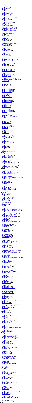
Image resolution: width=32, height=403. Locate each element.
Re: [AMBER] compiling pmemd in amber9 (5, 256)
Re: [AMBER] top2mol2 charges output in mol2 (6, 369)
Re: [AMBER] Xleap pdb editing (4, 161)
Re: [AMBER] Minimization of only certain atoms (6, 215)
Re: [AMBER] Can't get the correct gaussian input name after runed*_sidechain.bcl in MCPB (9, 273)
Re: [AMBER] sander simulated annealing (5, 45)
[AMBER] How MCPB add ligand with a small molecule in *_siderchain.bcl (8, 203)
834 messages (2, 400)
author (7, 400)
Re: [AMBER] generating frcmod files (5, 259)
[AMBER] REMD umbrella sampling (5, 367)
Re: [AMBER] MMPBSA (4, 342)
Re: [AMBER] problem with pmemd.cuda (5, 145)
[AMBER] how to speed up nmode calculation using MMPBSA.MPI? (7, 270)
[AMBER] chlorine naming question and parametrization (6, 381)
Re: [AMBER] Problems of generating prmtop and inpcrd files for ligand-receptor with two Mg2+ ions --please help (11, 177)
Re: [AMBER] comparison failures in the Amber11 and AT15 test (7, 198)
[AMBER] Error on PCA (4, 298)
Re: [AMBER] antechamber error (5, 386)
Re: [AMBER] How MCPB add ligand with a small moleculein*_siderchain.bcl (8, 318)
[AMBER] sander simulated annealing (5, 44)
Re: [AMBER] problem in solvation (5, 122)
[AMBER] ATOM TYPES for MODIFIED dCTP (6, 392)
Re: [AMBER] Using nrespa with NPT (5, 351)
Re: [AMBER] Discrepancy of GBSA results (5, 182)
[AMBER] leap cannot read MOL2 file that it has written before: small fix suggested (8, 162)
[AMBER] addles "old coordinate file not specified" (6, 104)
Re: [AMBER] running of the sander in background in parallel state (7, 365)
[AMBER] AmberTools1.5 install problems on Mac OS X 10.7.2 (7, 125)
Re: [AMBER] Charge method (4, 218)
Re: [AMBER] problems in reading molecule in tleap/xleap (7, 65)
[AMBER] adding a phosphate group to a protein (6, 353)
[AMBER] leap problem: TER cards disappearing (6, 372)
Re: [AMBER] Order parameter (4, 263)
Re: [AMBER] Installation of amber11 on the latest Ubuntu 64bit (7, 95)
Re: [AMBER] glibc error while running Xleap (6, 374)
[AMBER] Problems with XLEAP (5, 8)
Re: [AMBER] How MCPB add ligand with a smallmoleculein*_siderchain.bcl (8, 358)
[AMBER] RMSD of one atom (4, 24)
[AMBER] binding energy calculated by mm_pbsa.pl (6, 265)
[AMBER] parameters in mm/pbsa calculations (6, 313)
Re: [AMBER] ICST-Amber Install (5, 312)
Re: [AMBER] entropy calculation (5, 113)
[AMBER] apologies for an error (4, 114)
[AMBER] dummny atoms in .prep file (5, 206)
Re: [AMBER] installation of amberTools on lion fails (6, 276)
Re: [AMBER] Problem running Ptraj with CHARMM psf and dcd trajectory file (8, 363)
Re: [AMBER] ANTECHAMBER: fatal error (5, 346)
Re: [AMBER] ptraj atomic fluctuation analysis (6, 379)
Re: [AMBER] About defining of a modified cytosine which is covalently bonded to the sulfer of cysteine (10, 116)
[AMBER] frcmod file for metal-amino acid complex (6, 292)
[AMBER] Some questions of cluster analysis (5, 83)
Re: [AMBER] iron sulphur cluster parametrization (6, 10)
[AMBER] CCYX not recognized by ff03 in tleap (6, 319)
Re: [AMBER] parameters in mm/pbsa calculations (6, 314)
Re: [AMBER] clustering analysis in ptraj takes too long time (7, 295)
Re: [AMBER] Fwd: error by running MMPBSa (6, 395)
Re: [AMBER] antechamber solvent (5, 361)
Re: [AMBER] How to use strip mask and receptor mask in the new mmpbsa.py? (8, 293)
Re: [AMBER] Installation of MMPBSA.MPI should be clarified (7, 75)
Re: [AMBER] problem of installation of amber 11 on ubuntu (7, 100)
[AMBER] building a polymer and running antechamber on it (7, 184)
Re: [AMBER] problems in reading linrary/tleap (6, 160)
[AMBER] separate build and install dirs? (5, 109)
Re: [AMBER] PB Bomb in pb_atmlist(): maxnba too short (7, 33)
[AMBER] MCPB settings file (4, 191)
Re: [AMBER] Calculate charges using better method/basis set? (7, 188)
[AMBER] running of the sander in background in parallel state (7, 350)
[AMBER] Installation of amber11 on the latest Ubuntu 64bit (7, 92)
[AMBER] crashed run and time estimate (5, 80)
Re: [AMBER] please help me (4, 37)
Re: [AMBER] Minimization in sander (5, 38)
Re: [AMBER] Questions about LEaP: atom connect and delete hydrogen (8, 130)
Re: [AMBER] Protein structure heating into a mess (6, 105)
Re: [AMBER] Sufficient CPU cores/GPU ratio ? (6, 378)
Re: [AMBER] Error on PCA (4, 301)
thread (5, 400)
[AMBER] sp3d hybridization (4, 371)
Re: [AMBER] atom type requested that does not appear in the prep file (7, 258)
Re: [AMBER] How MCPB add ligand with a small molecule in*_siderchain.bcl (8, 264)
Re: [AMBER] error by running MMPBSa (5, 389)
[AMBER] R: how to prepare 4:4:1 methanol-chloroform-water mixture (7, 356)
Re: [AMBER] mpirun (4, 183)
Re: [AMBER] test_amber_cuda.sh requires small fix (6, 47)
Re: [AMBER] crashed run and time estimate (5, 81)
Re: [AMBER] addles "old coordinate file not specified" (6, 107)
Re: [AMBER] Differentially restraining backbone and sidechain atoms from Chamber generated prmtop (10, 250)
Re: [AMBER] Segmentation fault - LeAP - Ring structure (6, 251)
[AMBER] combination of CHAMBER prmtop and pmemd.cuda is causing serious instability (9, 323)
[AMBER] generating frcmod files (5, 255)
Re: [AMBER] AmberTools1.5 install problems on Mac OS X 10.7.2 (7, 126)
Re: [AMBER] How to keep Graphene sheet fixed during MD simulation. (8, 89)
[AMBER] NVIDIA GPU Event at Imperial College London (7, 357)
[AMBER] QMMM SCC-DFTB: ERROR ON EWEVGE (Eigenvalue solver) (8, 202)
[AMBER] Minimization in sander (5, 35)
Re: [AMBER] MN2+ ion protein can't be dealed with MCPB (7, 156)
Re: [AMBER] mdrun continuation (5, 370)
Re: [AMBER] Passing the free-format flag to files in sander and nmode (8, 151)
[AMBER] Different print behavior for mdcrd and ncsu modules (7, 137)
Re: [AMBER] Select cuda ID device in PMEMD (6, 244)
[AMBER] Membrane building (4, 120)
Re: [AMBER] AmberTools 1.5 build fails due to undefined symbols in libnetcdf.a (8, 28)
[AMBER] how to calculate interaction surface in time (6, 236)
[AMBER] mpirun (3, 180)
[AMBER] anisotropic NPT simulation (5, 84)
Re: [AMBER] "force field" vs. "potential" (5, 199)
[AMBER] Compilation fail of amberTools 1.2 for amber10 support (7, 225)
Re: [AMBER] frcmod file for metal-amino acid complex (6, 294)
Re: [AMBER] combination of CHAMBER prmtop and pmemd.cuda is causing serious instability (10, 324)
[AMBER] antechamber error (4, 384)
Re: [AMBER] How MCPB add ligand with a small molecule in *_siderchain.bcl (8, 241)
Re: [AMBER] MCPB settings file (5, 194)
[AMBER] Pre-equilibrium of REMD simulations (6, 193)
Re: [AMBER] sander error (4, 61)
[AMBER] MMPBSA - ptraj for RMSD (5, 223)
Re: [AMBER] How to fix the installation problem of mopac (7, 320)
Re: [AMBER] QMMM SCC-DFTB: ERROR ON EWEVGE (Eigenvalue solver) (8, 214)
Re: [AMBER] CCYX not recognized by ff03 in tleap (6, 321)
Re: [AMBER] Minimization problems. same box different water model (7, 63)
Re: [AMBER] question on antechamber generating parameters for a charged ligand (8, 335)
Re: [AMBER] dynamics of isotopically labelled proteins (6, 275)
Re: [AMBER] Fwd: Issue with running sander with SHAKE (7, 352)
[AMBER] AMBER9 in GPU (4, 112)
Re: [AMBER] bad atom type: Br (4, 178)
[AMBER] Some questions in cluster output (5, 55)
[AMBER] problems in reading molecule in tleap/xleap (6, 58)
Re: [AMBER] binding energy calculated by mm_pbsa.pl (6, 266)
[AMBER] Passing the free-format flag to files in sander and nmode (7, 150)
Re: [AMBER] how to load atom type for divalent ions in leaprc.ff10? (7, 14)
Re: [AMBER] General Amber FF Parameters (5, 330)
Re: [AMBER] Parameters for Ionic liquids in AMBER (6, 233)
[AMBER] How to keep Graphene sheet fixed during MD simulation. (7, 88)
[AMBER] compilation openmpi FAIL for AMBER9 (6, 224)
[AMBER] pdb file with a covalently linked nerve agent (6, 359)
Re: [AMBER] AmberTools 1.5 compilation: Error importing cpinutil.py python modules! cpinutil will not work (11, 300)
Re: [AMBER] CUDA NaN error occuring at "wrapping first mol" (7, 396)
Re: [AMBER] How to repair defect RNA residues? (6, 307)
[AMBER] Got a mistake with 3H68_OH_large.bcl (6, 237)
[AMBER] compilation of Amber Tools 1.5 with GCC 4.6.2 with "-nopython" (8, 305)
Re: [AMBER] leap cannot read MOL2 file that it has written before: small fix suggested (9, 163)
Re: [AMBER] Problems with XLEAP (5, 9)
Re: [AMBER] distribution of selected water (5, 7)
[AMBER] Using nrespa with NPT (5, 348)
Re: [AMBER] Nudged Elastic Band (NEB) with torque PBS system (7, 155)
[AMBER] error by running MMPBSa (5, 387)
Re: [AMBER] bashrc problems (4, 72)
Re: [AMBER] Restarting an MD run (5, 360)
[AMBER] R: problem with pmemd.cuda (5, 153)
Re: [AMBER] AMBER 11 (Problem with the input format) (7, 170)
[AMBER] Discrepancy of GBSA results (5, 181)
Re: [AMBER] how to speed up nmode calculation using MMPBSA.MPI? (8, 271)
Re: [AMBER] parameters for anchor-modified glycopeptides (7, 6)
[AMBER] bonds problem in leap (5, 249)
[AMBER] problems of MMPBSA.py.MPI (5, 200)
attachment (12, 400)
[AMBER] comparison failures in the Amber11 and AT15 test (7, 176)
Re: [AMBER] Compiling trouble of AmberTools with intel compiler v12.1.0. (8, 235)
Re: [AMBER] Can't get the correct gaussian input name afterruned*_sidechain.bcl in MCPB (9, 274)
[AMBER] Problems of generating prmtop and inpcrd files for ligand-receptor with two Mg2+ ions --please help (11, 175)
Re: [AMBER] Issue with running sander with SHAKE (6, 25)
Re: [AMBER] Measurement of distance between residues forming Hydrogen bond (8, 17)
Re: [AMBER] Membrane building (5, 262)
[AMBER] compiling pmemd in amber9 (5, 242)
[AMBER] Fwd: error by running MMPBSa (5, 390)
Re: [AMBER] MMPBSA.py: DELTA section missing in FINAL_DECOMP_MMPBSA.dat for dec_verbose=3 (11, 78)
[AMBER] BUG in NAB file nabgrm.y (5, 317)
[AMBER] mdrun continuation (4, 366)
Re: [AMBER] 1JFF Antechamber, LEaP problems (6, 50)
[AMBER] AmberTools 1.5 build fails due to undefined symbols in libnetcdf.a (8, 27)
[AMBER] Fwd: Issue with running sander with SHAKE (6, 345)
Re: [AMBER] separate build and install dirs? (5, 144)
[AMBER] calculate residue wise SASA (5, 131)
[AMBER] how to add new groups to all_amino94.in (6, 254)
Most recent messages (5, 2)
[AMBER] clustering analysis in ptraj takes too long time (6, 291)
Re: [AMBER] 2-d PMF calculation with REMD (6, 331)
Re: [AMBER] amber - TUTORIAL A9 (5, 388)
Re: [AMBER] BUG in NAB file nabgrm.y (5, 333)
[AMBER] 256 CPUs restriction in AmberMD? (6, 87)
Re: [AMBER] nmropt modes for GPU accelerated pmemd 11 (7, 157)
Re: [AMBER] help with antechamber (5, 306)
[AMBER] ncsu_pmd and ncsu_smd (5, 234)
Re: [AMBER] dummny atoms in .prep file (5, 231)
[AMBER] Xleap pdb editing (4, 158)
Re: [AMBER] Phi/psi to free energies (5, 239)
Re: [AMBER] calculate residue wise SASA (5, 133)
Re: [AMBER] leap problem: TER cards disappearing (6, 377)
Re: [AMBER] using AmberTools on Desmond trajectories (6, 52)
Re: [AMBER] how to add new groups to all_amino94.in (6, 261)
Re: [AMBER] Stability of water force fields (5, 281)
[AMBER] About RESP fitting (4, 82)
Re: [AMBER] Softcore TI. (4, 41)
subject (9, 400)
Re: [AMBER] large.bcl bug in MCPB (5, 240)
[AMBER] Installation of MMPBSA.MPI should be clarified (7, 74)
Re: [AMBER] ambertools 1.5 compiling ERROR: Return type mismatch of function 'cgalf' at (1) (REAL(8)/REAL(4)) (11, 213)
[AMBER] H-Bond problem (4, 229)
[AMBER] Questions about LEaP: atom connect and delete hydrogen (7, 129)
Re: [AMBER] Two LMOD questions (5, 67)
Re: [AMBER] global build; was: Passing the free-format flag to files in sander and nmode (9, 172)
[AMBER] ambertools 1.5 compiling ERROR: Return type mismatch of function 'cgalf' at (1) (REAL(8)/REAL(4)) (11, 210)
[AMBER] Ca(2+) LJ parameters (4, 187)
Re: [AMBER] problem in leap (4, 226)
